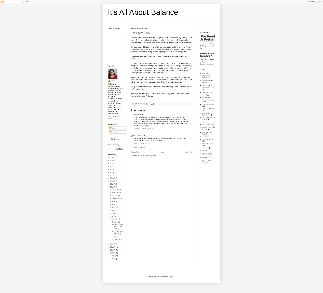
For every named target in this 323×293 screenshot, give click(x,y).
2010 (112, 250)
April (112, 81)
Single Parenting (207, 144)
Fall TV (204, 95)
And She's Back (140, 32)
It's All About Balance (143, 12)
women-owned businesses (207, 154)
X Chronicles (206, 157)
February (115, 219)
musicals (205, 130)
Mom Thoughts (207, 124)
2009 (112, 253)
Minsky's (205, 122)
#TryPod (205, 73)
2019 (112, 169)
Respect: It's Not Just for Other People (117, 226)
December (115, 189)
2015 (112, 181)
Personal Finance (208, 139)
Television (205, 148)
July (113, 204)
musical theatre (207, 127)
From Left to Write (208, 109)
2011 (112, 247)
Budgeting (205, 85)
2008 (112, 256)
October (115, 195)
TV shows (205, 150)
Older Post (188, 152)
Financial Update (208, 104)
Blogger (170, 277)
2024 (112, 157)
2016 (112, 178)
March (114, 216)
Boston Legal (206, 80)
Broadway (205, 83)
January (115, 222)
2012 (112, 244)
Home (162, 152)
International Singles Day (206, 114)
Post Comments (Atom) (148, 156)
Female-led (206, 97)
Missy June (137, 135)
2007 (112, 259)
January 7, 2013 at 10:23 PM (143, 129)
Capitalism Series (208, 88)
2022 (112, 163)
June (114, 207)
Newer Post (135, 152)
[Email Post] (152, 104)
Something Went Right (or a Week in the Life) (117, 234)
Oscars (204, 136)
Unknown (136, 115)
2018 (112, 172)
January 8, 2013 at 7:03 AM (143, 143)
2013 (112, 187)
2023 (112, 160)
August (114, 201)
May (113, 210)
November (115, 192)
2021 (112, 166)
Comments (115, 132)
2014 (112, 184)
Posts (113, 128)
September (116, 198)
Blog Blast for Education (206, 76)
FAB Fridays (206, 92)
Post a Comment (139, 148)
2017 (112, 175)
